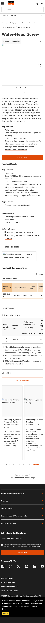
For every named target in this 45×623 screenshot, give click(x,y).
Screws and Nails (27, 23)
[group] (19, 256)
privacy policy (35, 546)
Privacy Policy (7, 578)
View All (36, 464)
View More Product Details (16, 149)
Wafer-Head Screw (24, 27)
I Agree (5, 613)
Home (4, 23)
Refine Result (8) (22, 380)
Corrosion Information (14, 222)
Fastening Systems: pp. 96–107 (20, 232)
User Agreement (8, 582)
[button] (22, 157)
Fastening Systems (14, 23)
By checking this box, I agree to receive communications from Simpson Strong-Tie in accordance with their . (22, 545)
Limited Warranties (9, 586)
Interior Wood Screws (8, 27)
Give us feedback (17, 478)
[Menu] (3, 3)
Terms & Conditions (9, 591)
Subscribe (22, 552)
